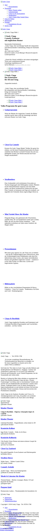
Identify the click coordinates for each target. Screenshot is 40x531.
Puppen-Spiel (6, 487)
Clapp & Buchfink (12, 319)
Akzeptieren (3, 528)
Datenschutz (8, 499)
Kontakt (7, 22)
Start (6, 5)
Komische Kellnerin (8, 438)
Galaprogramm (13, 12)
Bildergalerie (10, 284)
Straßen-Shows (7, 458)
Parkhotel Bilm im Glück (22, 65)
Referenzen (8, 20)
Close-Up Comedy (12, 145)
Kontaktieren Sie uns (15, 24)
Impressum (8, 497)
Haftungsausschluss (11, 501)
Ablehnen (11, 528)
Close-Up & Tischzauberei (17, 13)
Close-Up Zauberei (8, 448)
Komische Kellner (8, 428)
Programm (8, 8)
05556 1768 (8, 26)
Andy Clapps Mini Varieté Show (19, 17)
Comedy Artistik (7, 467)
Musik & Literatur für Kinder (13, 476)
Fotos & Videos (9, 19)
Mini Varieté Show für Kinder (16, 214)
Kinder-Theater (7, 419)
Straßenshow (13, 15)
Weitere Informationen (7, 530)
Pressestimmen (13, 6)
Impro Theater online (15, 10)
